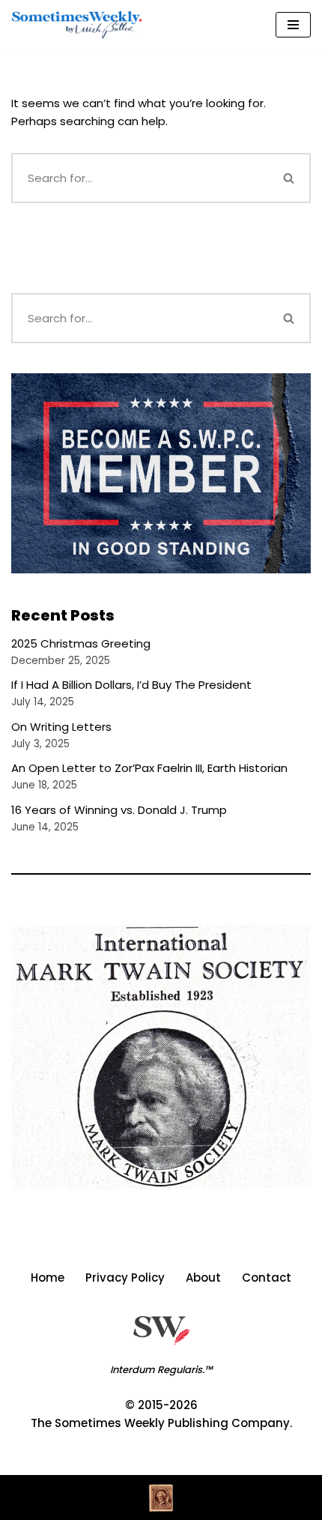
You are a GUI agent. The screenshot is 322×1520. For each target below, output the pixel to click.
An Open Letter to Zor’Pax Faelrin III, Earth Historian (149, 768)
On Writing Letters (61, 727)
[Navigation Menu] (293, 24)
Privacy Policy (125, 1277)
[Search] (290, 178)
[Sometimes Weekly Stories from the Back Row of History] (76, 24)
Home (47, 1277)
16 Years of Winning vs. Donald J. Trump (119, 810)
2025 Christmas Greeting (81, 643)
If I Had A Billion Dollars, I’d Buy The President (131, 685)
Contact (266, 1277)
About (203, 1277)
